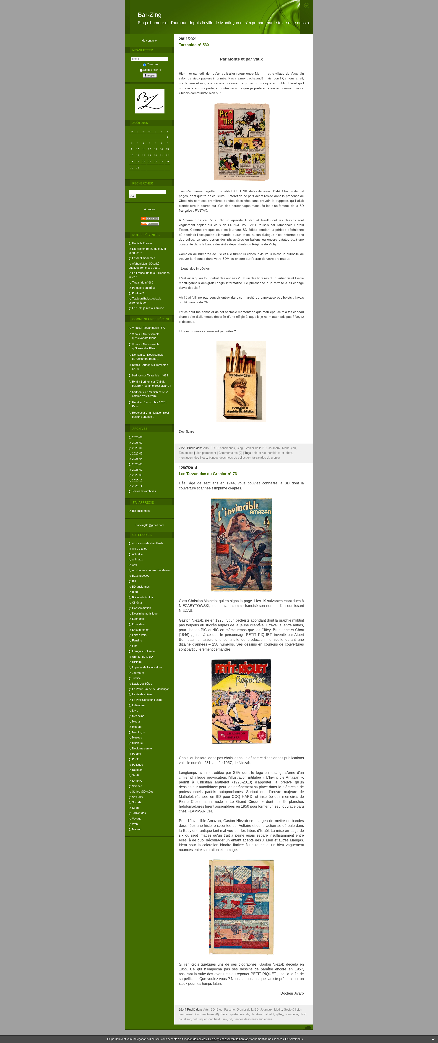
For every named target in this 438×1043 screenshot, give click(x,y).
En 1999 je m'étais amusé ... (149, 308)
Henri (135, 402)
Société (136, 802)
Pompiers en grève (144, 287)
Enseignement (141, 629)
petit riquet (200, 1019)
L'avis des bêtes (142, 683)
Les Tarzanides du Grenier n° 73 (208, 474)
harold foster (276, 453)
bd (230, 1019)
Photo (135, 759)
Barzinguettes (140, 575)
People (136, 753)
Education (138, 624)
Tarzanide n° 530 (194, 45)
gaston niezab (239, 1014)
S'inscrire (152, 64)
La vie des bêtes (142, 694)
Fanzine (137, 640)
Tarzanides (139, 813)
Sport (135, 807)
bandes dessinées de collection (229, 457)
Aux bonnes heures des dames (151, 570)
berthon (137, 375)
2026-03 (137, 464)
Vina (135, 327)
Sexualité (138, 797)
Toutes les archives (144, 491)
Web (135, 823)
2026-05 (137, 453)
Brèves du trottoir (142, 597)
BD (134, 581)
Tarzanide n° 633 (157, 375)
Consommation (141, 608)
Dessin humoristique (145, 613)
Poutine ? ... (139, 293)
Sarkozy (137, 780)
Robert (136, 412)
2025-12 (137, 480)
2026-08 (137, 437)
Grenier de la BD (142, 656)
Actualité (137, 554)
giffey (279, 1014)
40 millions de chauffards (147, 543)
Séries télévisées (142, 791)
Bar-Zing (150, 14)
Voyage (136, 818)
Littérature (138, 705)
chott (289, 453)
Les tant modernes (143, 258)
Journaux (138, 672)
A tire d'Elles (139, 548)
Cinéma (137, 602)
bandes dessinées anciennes (253, 1019)
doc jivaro (200, 457)
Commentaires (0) (230, 453)
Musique (137, 742)
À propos (149, 209)
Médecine (138, 716)
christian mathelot (262, 1014)
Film (134, 645)
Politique (137, 764)
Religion (137, 769)
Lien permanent (206, 453)
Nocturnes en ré (142, 748)
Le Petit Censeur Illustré (147, 699)
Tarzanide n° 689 (142, 282)
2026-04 (137, 458)
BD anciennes (141, 510)
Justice (136, 678)
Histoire (137, 661)
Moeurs (136, 726)
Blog (135, 591)
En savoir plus (294, 1039)
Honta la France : (142, 243)
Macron (136, 829)
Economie (138, 618)
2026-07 (137, 442)
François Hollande (143, 651)
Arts (134, 564)
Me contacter (150, 40)
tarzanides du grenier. (266, 457)
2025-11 (137, 485)
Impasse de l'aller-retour (147, 667)
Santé (135, 775)
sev (224, 1019)
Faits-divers (139, 634)
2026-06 (137, 448)
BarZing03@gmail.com (150, 525)
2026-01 (137, 474)
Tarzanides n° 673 (154, 327)
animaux (137, 559)
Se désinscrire (152, 69)
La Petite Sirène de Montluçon (150, 689)
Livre (135, 710)
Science (137, 786)
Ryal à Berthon (141, 364)
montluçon (186, 457)
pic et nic (260, 453)
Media (136, 721)
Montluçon (138, 732)
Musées (137, 737)
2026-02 (137, 469)
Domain (137, 354)
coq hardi (215, 1019)
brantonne (291, 1014)
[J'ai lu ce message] (433, 1039)
